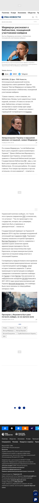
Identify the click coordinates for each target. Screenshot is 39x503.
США (24, 236)
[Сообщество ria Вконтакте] (18, 428)
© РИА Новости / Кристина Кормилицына (12, 62)
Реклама (15, 442)
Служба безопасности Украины (27, 333)
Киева (24, 266)
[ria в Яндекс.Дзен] (12, 428)
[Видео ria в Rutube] (32, 428)
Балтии (18, 276)
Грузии (6, 276)
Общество (12, 439)
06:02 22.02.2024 (7, 22)
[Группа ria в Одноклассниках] (25, 428)
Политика (5, 439)
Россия (19, 327)
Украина (11, 327)
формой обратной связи (18, 480)
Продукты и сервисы (26, 442)
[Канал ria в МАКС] (5, 428)
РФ (25, 161)
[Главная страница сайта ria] (11, 17)
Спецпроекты (6, 442)
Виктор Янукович (21, 330)
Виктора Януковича (9, 241)
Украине (28, 112)
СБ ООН (25, 278)
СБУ (23, 216)
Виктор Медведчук (8, 330)
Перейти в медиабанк (29, 62)
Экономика (21, 439)
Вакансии (5, 449)
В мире (5, 327)
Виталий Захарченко (16, 284)
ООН (4, 336)
